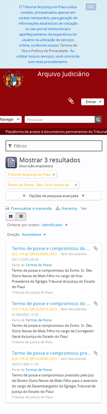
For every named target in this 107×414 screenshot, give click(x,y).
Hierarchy (69, 208)
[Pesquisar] (98, 119)
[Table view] (21, 216)
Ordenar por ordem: (23, 224)
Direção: (13, 234)
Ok (91, 6)
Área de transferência (71, 101)
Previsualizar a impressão (31, 208)
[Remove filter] (54, 174)
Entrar (91, 101)
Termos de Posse (39, 265)
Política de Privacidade (49, 50)
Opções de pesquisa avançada (53, 195)
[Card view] (10, 216)
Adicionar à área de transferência (95, 248)
